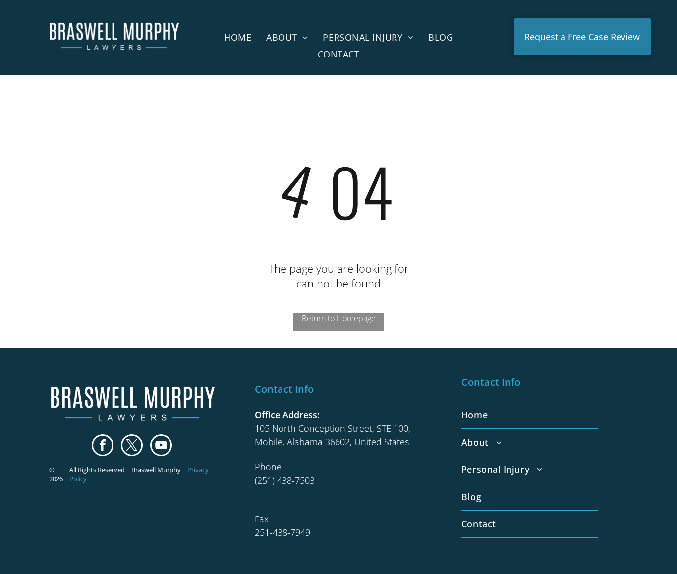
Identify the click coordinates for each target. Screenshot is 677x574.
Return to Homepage (339, 318)
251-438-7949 (282, 532)
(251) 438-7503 (285, 480)
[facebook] (102, 446)
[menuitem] (238, 36)
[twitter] (132, 446)
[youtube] (161, 446)
